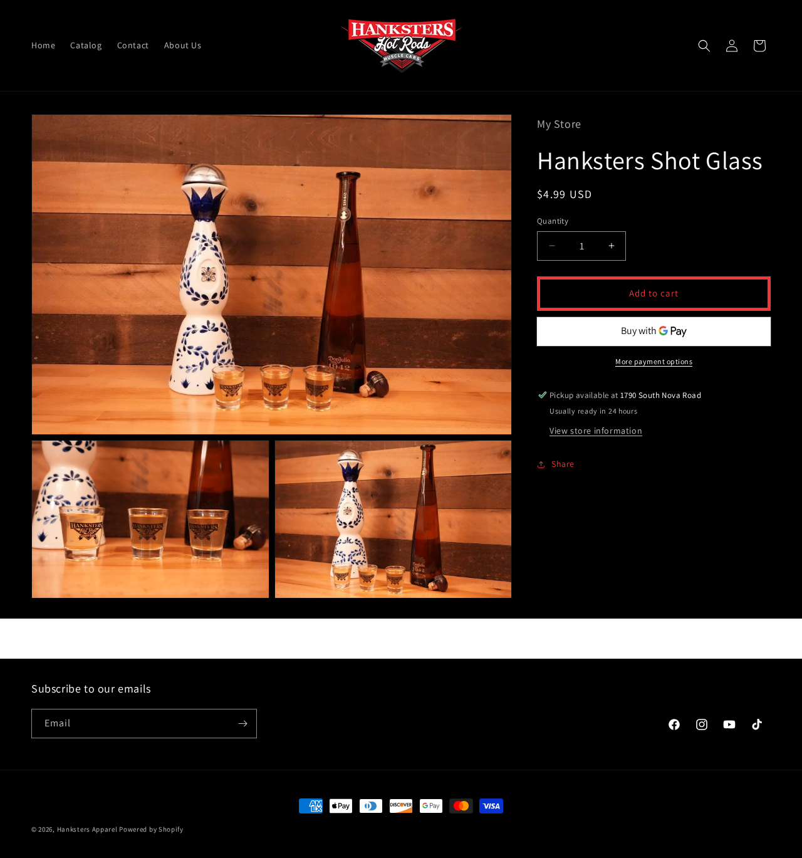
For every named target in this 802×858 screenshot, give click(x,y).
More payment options (653, 361)
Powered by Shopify (151, 829)
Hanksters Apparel (87, 829)
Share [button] (563, 463)
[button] (704, 46)
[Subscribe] (242, 723)
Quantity (552, 221)
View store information (595, 430)
